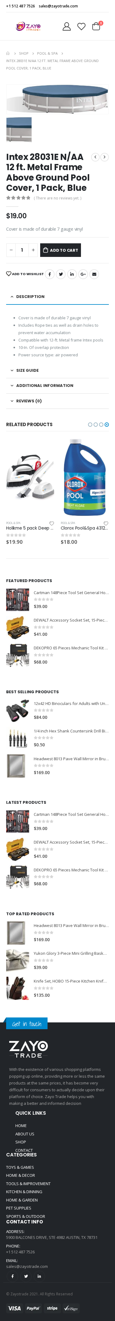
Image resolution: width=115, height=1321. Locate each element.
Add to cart (64, 250)
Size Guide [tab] (27, 370)
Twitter (61, 274)
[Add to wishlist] (52, 523)
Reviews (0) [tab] (29, 401)
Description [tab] (30, 297)
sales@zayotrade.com (27, 1266)
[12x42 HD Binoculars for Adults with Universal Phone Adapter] (17, 710)
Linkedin (39, 1276)
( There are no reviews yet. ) (57, 198)
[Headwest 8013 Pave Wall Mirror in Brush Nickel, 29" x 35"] (17, 766)
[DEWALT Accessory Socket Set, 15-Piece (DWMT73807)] (17, 627)
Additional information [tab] (44, 385)
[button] (90, 424)
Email (94, 274)
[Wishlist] (81, 26)
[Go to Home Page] (8, 53)
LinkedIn (72, 274)
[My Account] (66, 26)
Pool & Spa (13, 523)
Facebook (50, 274)
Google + (83, 274)
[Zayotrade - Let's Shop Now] (28, 26)
